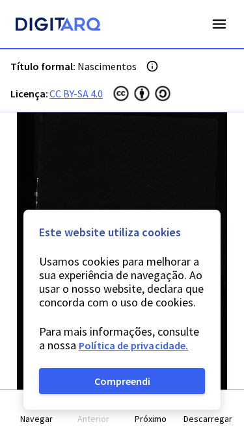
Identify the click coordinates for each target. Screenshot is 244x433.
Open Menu (219, 24)
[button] (36, 412)
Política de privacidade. (134, 345)
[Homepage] (58, 26)
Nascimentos (107, 66)
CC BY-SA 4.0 (76, 93)
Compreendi (122, 381)
